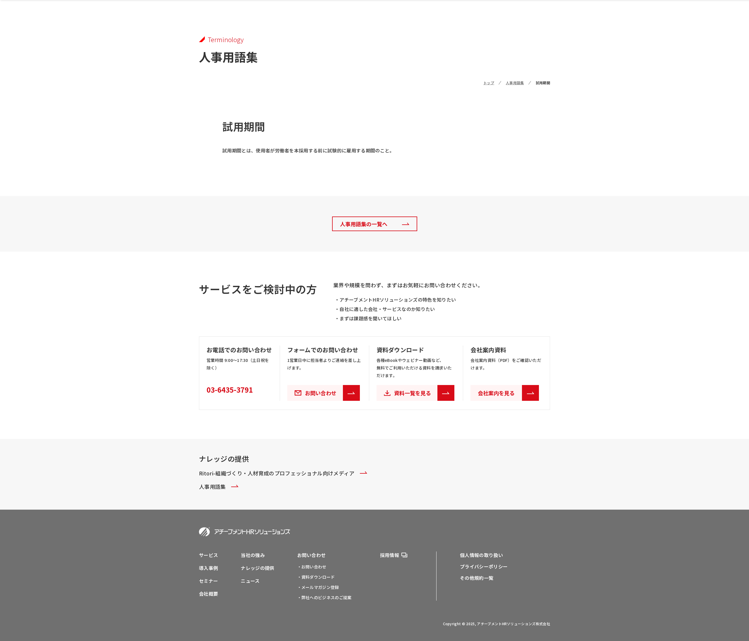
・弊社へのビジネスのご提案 (324, 597)
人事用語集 (515, 82)
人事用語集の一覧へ (363, 224)
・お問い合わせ (312, 567)
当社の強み (253, 554)
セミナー (208, 580)
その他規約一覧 (476, 577)
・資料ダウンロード (316, 577)
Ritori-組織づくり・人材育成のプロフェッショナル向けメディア (277, 473)
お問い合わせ (311, 554)
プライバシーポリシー (484, 566)
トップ (488, 82)
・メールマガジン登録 (318, 587)
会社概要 (208, 593)
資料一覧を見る (412, 393)
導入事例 (208, 567)
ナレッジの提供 (257, 567)
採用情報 (389, 554)
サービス (208, 554)
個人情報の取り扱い (481, 554)
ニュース (250, 580)
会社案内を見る (496, 393)
